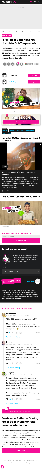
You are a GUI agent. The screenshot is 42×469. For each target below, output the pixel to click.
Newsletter (7, 460)
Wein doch (21, 117)
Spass (11, 32)
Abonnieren (22, 122)
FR (35, 2)
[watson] (7, 2)
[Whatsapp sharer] (8, 191)
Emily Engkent (14, 82)
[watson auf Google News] (36, 64)
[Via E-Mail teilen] (12, 64)
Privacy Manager (26, 463)
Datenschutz (15, 463)
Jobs (24, 460)
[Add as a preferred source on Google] (29, 64)
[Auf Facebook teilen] (4, 64)
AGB (37, 460)
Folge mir (34, 75)
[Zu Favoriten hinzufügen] (21, 64)
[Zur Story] (21, 435)
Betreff (4, 267)
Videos (4, 32)
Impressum (30, 460)
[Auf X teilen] (5, 190)
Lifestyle (19, 130)
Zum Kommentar (12, 337)
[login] (2, 466)
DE (31, 2)
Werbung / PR (16, 460)
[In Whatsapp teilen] (8, 64)
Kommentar (29, 130)
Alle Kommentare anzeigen (21, 411)
